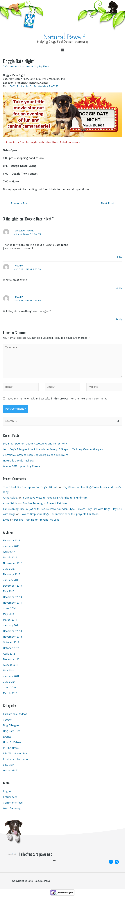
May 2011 (8, 670)
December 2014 (12, 597)
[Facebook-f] (111, 862)
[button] (62, 50)
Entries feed (10, 797)
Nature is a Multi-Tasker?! (18, 460)
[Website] (104, 387)
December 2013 (12, 631)
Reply (119, 256)
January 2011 (11, 676)
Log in (7, 791)
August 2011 (10, 664)
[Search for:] (62, 421)
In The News (11, 748)
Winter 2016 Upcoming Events (21, 466)
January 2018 (11, 546)
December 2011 (12, 659)
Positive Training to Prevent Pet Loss (45, 503)
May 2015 (8, 591)
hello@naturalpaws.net (35, 854)
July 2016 (9, 568)
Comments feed (13, 802)
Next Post (109, 203)
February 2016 (11, 574)
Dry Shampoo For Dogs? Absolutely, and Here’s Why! (35, 443)
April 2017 (9, 551)
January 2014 (11, 625)
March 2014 (10, 619)
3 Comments (11, 66)
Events (7, 736)
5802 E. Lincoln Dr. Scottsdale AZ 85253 (34, 86)
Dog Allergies (11, 725)
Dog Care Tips (11, 731)
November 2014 (12, 602)
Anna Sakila (10, 497)
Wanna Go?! (29, 66)
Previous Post (18, 203)
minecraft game (24, 230)
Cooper (7, 719)
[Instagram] (117, 862)
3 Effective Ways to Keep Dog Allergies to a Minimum (35, 455)
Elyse (6, 519)
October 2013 (11, 642)
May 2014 (8, 614)
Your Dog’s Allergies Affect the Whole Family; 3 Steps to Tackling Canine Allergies (53, 449)
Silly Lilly (8, 764)
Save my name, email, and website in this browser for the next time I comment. (57, 398)
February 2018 (11, 540)
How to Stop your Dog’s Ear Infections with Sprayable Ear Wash (59, 514)
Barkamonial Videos (15, 714)
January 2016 (11, 580)
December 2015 (12, 585)
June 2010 (9, 687)
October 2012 (11, 648)
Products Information (16, 759)
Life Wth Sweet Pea (15, 753)
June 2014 (9, 608)
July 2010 (9, 681)
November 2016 (12, 563)
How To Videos (12, 742)
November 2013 (12, 636)
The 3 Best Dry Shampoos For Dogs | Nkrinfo (30, 487)
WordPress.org (12, 808)
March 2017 (10, 557)
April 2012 (9, 653)
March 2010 (10, 693)
